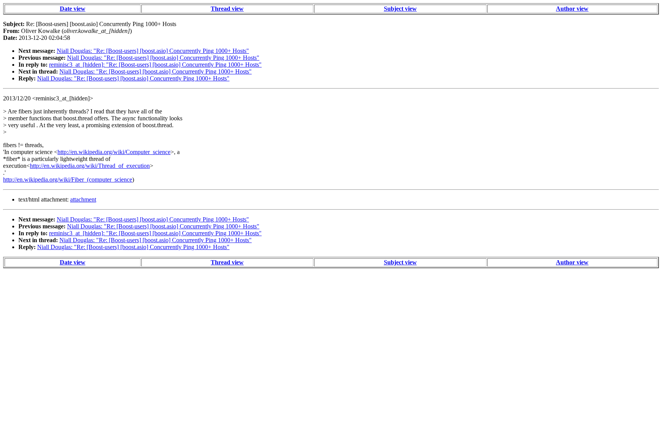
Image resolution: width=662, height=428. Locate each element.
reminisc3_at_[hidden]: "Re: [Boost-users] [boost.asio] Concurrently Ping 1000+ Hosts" (155, 64)
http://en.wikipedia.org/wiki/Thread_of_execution (90, 165)
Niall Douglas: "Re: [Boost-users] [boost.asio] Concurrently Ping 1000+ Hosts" (153, 51)
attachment (83, 199)
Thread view (227, 8)
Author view (572, 8)
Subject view (400, 8)
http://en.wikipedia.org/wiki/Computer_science (113, 152)
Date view (72, 8)
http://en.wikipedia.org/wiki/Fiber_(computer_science (67, 179)
